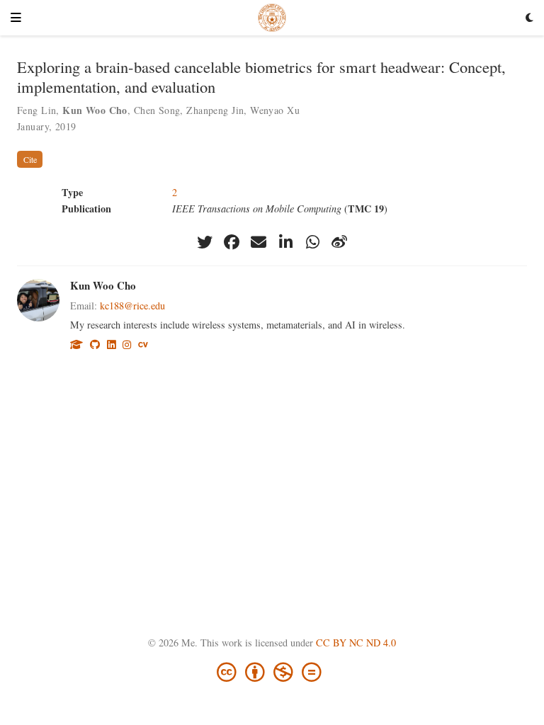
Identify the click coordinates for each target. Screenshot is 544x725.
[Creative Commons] (272, 671)
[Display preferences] (529, 17)
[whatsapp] (312, 242)
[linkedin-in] (285, 242)
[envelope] (258, 242)
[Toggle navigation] (16, 17)
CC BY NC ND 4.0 (356, 642)
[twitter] (204, 242)
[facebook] (231, 242)
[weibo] (339, 242)
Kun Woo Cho (103, 285)
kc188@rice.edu (132, 305)
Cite (30, 159)
